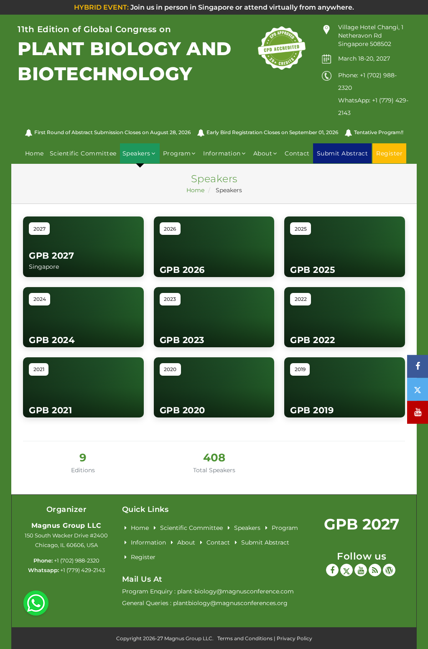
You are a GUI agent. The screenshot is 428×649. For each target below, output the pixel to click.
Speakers (247, 528)
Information (148, 542)
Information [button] (222, 153)
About (186, 542)
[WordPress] (389, 570)
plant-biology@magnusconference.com (235, 591)
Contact (297, 153)
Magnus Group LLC (66, 525)
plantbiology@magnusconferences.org (230, 603)
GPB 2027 (361, 524)
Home (34, 153)
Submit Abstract (265, 542)
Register (143, 557)
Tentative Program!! (378, 132)
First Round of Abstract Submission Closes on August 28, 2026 (112, 132)
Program (285, 528)
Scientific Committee (83, 153)
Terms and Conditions (245, 638)
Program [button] (177, 153)
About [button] (263, 153)
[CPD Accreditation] (282, 47)
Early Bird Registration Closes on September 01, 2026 (272, 132)
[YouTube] (360, 570)
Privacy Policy (294, 638)
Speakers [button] (136, 153)
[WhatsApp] (35, 602)
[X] (346, 570)
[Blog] (375, 570)
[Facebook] (332, 570)
